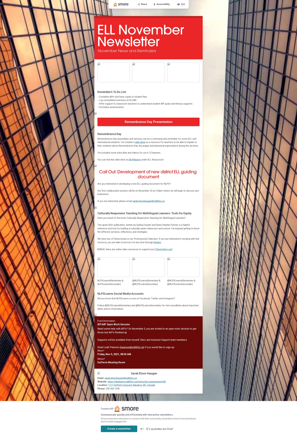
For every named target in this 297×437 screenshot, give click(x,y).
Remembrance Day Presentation (148, 122)
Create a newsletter (119, 428)
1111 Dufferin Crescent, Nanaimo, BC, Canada (131, 385)
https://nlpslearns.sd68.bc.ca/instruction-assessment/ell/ (137, 381)
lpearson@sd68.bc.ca (132, 347)
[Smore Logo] (121, 4)
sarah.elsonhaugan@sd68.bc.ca (148, 201)
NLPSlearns (134, 159)
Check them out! (163, 249)
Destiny (157, 242)
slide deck (140, 142)
